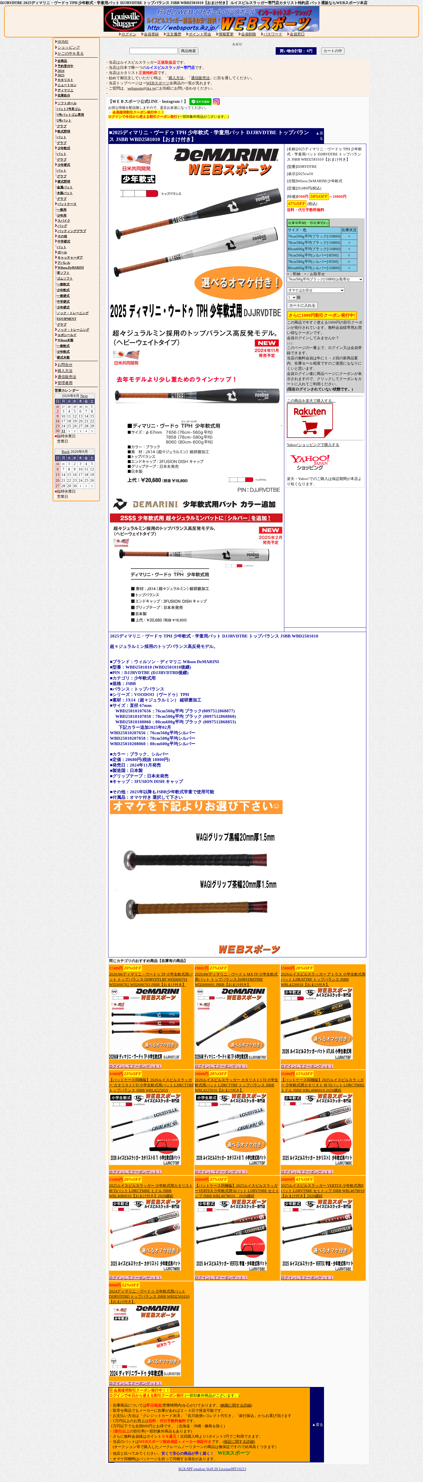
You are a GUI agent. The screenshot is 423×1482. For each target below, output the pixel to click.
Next (84, 396)
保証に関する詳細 (239, 1441)
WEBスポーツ (157, 83)
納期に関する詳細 (236, 1405)
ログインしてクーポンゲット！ (135, 1066)
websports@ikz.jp (141, 88)
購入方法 (176, 78)
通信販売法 (200, 78)
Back (66, 451)
